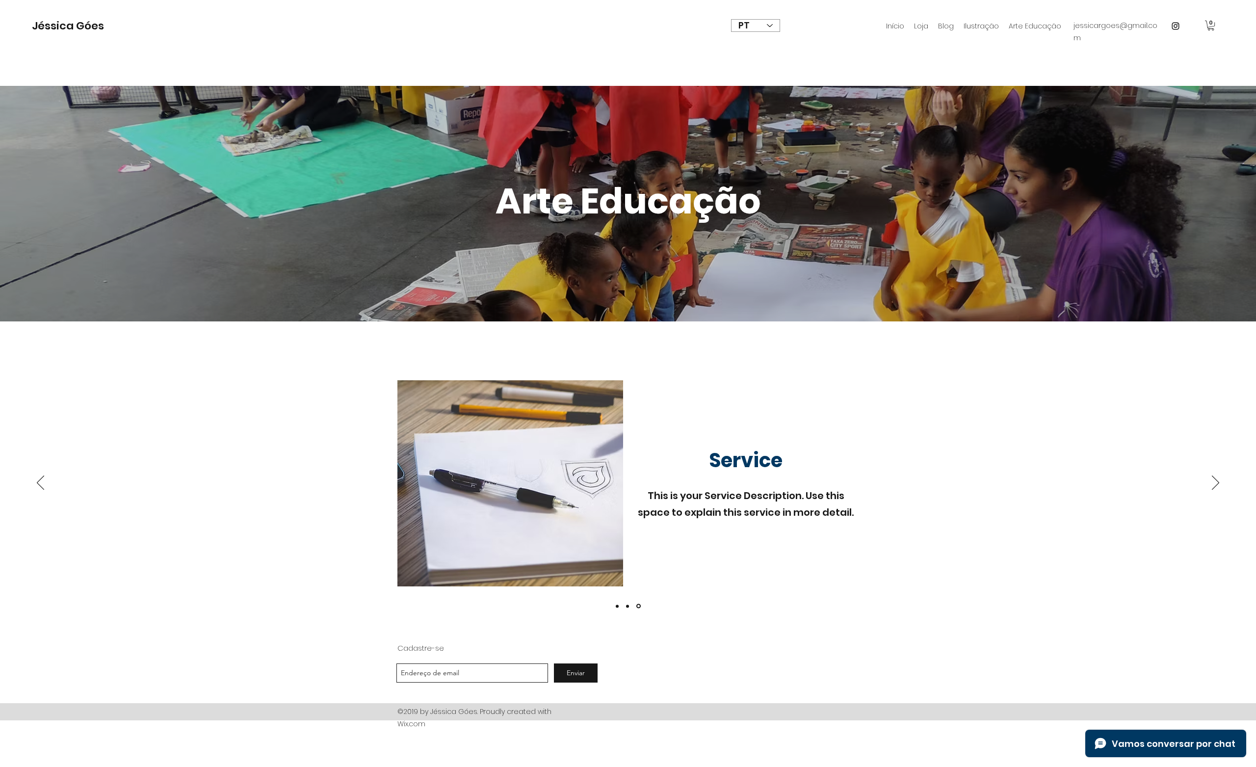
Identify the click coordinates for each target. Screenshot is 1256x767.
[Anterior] (40, 483)
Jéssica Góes (68, 25)
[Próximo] (1215, 483)
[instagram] (1175, 26)
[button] (1211, 25)
